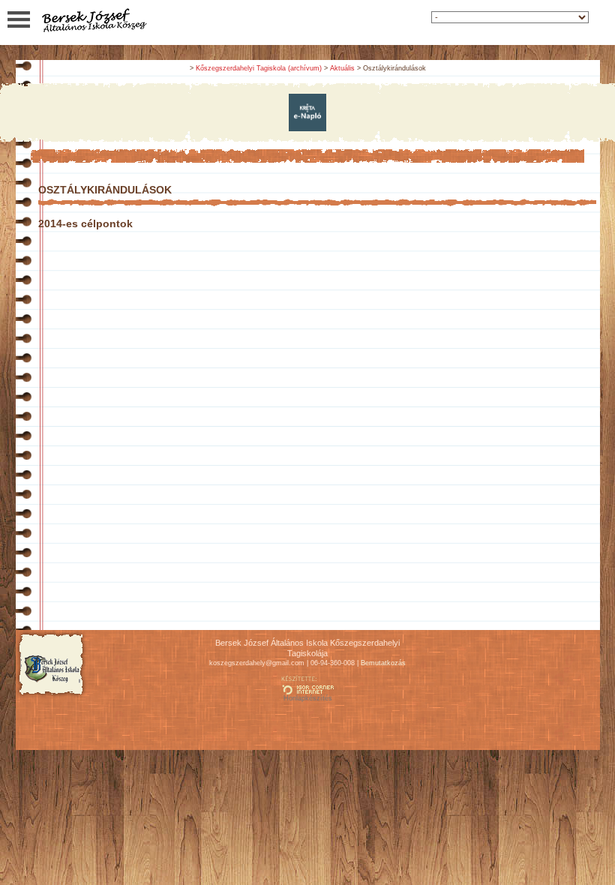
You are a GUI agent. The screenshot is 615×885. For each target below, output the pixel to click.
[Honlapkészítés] (307, 691)
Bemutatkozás (383, 663)
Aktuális (342, 68)
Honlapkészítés (308, 698)
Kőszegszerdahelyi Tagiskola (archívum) (259, 68)
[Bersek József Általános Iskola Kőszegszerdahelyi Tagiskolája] (94, 31)
